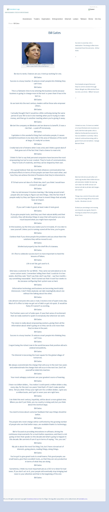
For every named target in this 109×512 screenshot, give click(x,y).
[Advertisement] (85, 69)
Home (10, 23)
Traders (37, 19)
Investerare (27, 19)
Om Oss (98, 19)
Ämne (90, 19)
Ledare (75, 19)
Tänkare (83, 19)
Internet (68, 19)
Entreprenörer (57, 19)
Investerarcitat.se (32, 499)
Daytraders (46, 19)
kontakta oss (83, 499)
